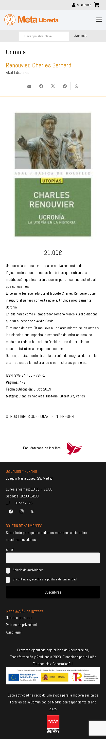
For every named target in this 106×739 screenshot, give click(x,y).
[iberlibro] (74, 448)
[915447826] (10, 503)
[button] (99, 20)
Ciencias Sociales (31, 396)
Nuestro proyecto (19, 617)
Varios (80, 396)
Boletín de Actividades (28, 570)
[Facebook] (11, 511)
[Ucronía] (53, 107)
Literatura (66, 396)
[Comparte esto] (41, 86)
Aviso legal (13, 632)
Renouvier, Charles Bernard (38, 65)
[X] (32, 511)
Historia (52, 396)
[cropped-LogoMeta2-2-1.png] (31, 20)
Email (10, 549)
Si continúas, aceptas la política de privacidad (45, 579)
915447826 (24, 503)
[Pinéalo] (65, 86)
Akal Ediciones (17, 72)
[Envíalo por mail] (29, 86)
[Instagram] (21, 511)
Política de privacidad (21, 624)
